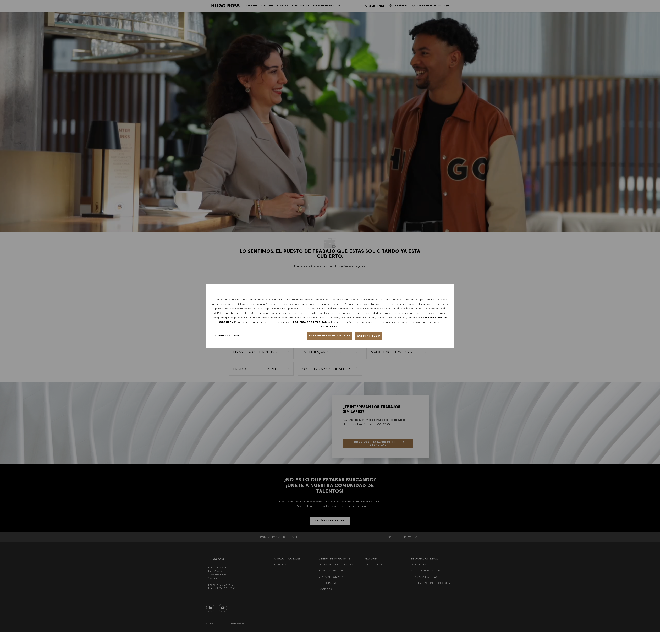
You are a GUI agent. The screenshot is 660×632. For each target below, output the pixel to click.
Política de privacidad (310, 322)
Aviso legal (330, 326)
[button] (329, 336)
